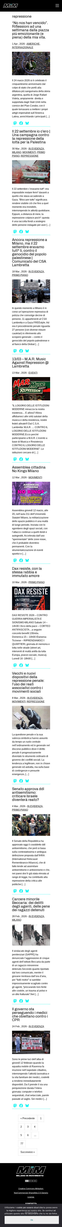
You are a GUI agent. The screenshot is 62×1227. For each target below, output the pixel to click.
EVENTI (33, 372)
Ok (31, 1220)
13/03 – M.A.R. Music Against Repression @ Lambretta (30, 362)
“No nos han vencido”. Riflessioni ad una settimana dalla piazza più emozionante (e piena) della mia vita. (30, 30)
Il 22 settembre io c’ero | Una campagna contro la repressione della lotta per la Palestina (31, 136)
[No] (58, 1215)
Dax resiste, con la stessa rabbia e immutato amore (27, 572)
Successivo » (27, 1152)
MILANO (16, 152)
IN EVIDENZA (36, 148)
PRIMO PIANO (20, 275)
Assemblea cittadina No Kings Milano (29, 469)
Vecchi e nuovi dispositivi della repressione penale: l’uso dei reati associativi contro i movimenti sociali (28, 682)
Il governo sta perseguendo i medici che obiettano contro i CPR (30, 1014)
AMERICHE (33, 44)
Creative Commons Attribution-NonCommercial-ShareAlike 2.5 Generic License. (31, 1193)
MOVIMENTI (29, 152)
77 (21, 1143)
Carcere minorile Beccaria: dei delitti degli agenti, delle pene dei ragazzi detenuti (31, 904)
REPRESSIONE (30, 156)
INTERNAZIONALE (22, 47)
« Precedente (27, 1118)
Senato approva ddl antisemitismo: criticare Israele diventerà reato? (28, 794)
